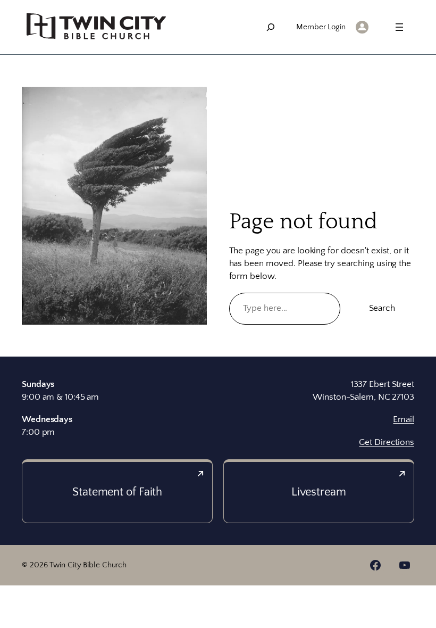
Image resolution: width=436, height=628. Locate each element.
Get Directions (386, 442)
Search (382, 308)
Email (403, 419)
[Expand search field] (270, 27)
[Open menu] (399, 27)
